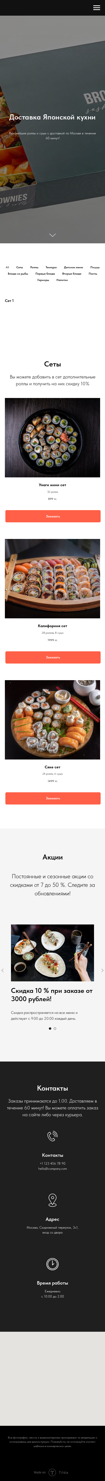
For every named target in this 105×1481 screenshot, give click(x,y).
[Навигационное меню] (96, 7)
